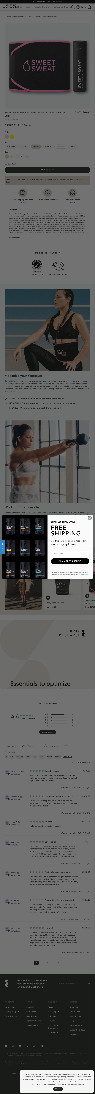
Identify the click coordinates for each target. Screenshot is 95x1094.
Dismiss (57, 1089)
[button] (2, 547)
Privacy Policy (42, 1074)
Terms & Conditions (77, 1084)
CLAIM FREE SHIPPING (70, 561)
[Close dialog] (90, 518)
